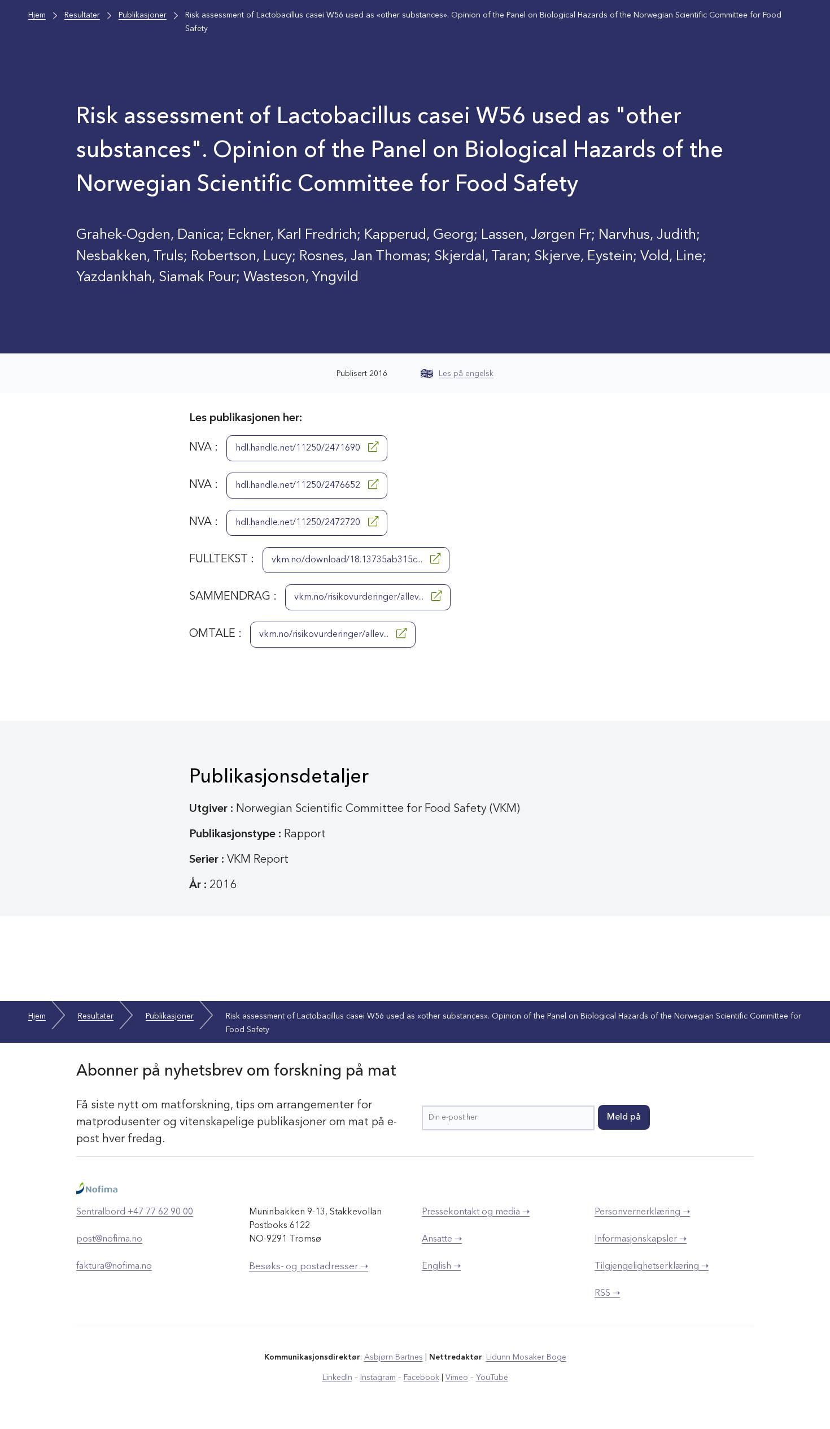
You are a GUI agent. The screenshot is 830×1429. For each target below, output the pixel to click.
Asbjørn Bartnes (393, 1357)
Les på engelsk (466, 374)
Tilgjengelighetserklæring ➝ (652, 1266)
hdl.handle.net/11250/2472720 (298, 522)
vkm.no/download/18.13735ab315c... (348, 560)
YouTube (492, 1378)
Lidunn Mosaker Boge (526, 1357)
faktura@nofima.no (114, 1266)
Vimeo (456, 1378)
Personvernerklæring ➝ (642, 1212)
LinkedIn (337, 1378)
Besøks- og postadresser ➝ (308, 1266)
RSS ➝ (607, 1293)
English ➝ (441, 1266)
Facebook (421, 1378)
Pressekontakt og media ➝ (476, 1212)
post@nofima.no (109, 1239)
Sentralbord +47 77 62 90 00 (134, 1212)
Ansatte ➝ (442, 1239)
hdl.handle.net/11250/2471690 (298, 448)
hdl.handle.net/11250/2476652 (298, 485)
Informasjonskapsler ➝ (641, 1239)
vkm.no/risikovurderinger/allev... (360, 597)
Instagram (378, 1378)
